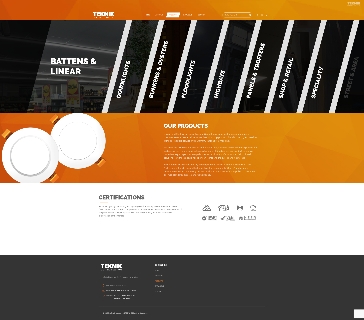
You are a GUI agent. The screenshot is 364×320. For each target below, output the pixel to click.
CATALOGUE (187, 15)
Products (173, 15)
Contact (201, 15)
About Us (159, 15)
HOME (147, 15)
